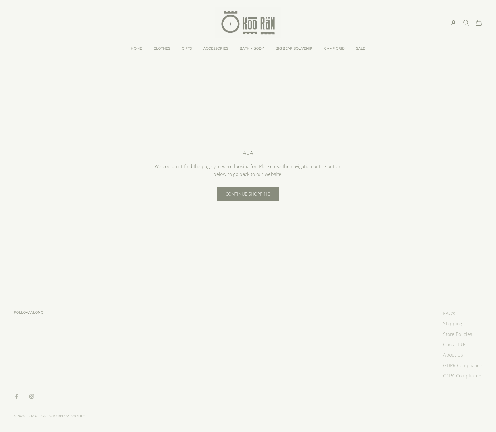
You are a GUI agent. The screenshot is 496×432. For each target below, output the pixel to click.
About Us (453, 355)
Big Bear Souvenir (294, 48)
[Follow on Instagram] (31, 396)
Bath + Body (252, 48)
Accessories (215, 48)
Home (136, 48)
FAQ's (449, 313)
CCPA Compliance (462, 376)
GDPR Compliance (462, 365)
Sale (360, 48)
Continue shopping (248, 194)
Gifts (187, 48)
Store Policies (457, 334)
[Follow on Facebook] (17, 396)
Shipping (452, 323)
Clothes (162, 48)
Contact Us (454, 344)
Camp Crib (334, 48)
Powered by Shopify (66, 416)
